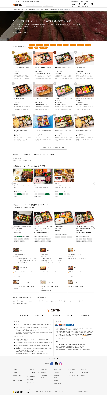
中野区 (87, 301)
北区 (40, 301)
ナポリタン (80, 45)
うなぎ (15, 258)
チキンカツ (73, 45)
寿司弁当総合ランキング (75, 272)
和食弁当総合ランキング (20, 254)
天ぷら (21, 260)
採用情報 (55, 391)
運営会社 (56, 375)
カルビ (15, 276)
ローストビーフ (43, 47)
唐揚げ (28, 260)
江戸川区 (31, 301)
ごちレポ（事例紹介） (72, 375)
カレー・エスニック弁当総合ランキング (24, 286)
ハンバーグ (88, 45)
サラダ (59, 45)
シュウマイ (73, 258)
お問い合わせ (84, 315)
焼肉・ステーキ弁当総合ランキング (23, 272)
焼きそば (25, 262)
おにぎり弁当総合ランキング (76, 286)
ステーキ (65, 45)
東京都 (15, 297)
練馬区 (14, 303)
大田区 (14, 301)
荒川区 (18, 301)
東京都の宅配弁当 (35, 9)
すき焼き (30, 258)
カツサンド (43, 290)
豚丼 (36, 260)
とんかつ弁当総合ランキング (49, 272)
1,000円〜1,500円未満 (22, 160)
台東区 (79, 301)
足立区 (26, 301)
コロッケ (53, 45)
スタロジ (83, 375)
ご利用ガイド (38, 315)
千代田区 (70, 301)
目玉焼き (20, 262)
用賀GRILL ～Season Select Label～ (43, 232)
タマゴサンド (50, 290)
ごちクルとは (23, 315)
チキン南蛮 (16, 260)
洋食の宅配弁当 (53, 9)
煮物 (25, 260)
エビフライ (32, 45)
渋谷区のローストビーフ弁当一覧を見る (53, 148)
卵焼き (35, 258)
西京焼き (20, 258)
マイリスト (92, 1)
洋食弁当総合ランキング (48, 254)
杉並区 (65, 301)
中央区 (75, 301)
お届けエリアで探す (17, 375)
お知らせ (69, 372)
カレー (15, 290)
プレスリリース (62, 391)
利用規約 (68, 315)
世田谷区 (61, 301)
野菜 (36, 47)
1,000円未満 (15, 160)
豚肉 (19, 276)
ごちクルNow (84, 372)
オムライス (39, 45)
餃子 (69, 258)
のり (33, 260)
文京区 (18, 303)
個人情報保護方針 (57, 383)
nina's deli (58, 230)
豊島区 (83, 301)
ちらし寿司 (70, 276)
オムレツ (46, 45)
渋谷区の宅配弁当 (44, 9)
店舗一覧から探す (16, 377)
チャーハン (83, 258)
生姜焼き (25, 258)
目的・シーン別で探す (17, 380)
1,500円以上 (30, 160)
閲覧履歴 (87, 1)
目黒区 (25, 303)
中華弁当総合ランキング (75, 254)
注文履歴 (32, 342)
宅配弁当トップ (16, 372)
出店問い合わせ (57, 377)
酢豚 (79, 258)
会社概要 (36, 391)
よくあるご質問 (54, 315)
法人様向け (82, 1)
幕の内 (15, 262)
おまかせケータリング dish (32, 382)
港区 (22, 303)
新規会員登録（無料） (74, 1)
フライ (31, 47)
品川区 (56, 301)
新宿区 (47, 301)
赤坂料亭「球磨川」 (19, 232)
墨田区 (52, 301)
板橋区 (22, 301)
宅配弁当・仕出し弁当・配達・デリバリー (22, 9)
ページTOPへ (52, 358)
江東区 (36, 301)
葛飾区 (43, 301)
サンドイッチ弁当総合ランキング (50, 286)
